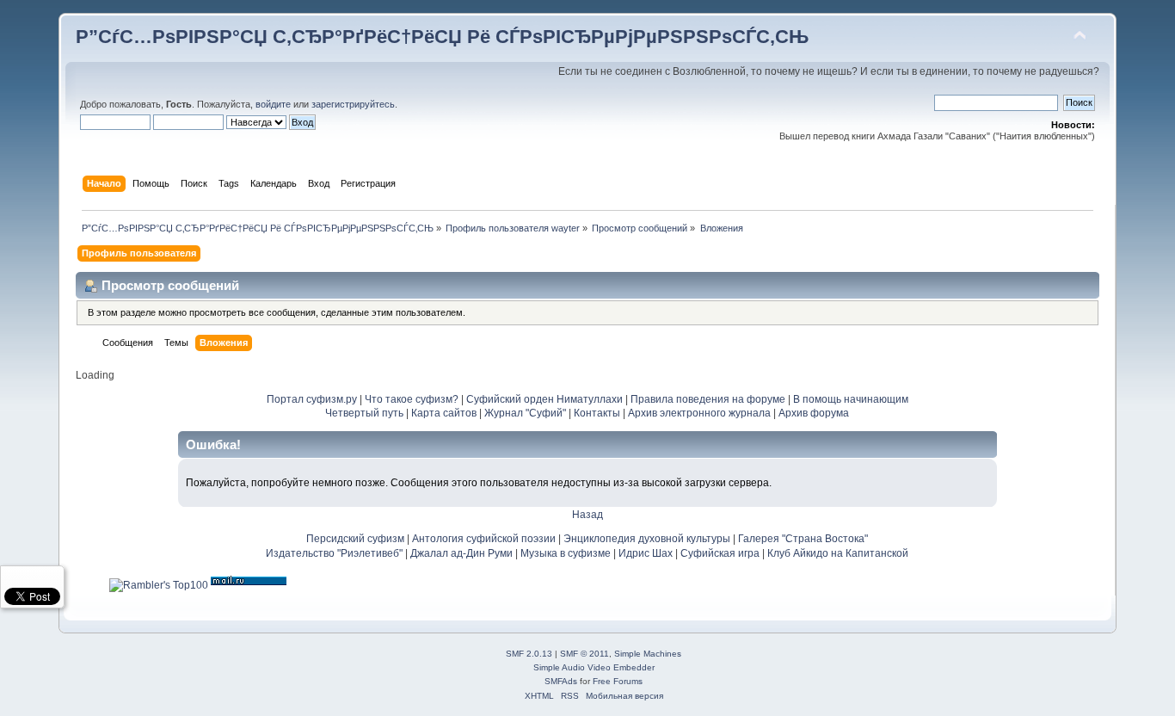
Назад (587, 515)
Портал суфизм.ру (312, 399)
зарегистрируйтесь (353, 104)
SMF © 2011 (584, 653)
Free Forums (618, 681)
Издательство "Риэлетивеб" (334, 553)
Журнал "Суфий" (525, 413)
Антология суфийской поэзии (484, 539)
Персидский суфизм (355, 539)
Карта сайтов (444, 413)
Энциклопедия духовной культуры (646, 539)
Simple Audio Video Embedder (594, 667)
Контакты (597, 413)
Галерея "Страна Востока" (803, 539)
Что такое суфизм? (413, 399)
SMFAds (560, 681)
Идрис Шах (645, 553)
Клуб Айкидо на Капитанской (837, 553)
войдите (273, 104)
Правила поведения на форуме (708, 399)
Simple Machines (647, 653)
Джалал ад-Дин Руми (461, 553)
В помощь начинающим (850, 399)
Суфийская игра (720, 553)
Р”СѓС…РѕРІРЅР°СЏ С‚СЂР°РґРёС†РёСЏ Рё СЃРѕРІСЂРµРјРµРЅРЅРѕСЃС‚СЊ (442, 36)
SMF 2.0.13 (529, 653)
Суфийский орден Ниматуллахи (544, 399)
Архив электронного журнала (699, 413)
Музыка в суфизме (565, 553)
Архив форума (813, 413)
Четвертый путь (364, 413)
